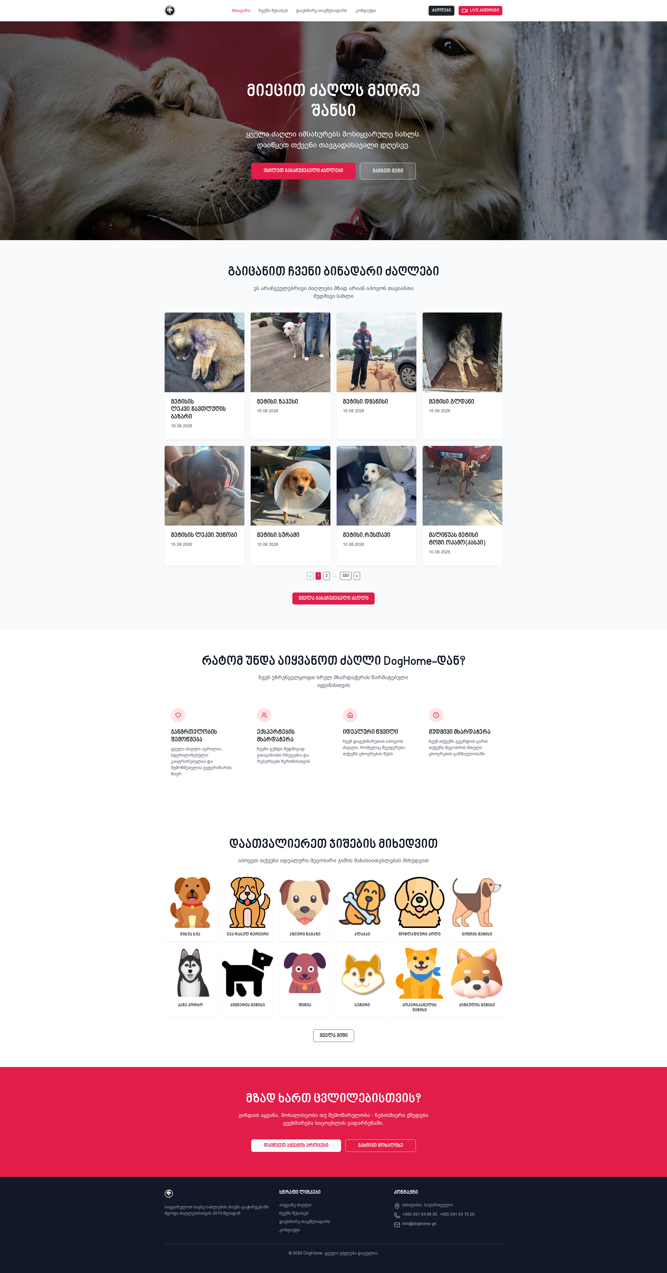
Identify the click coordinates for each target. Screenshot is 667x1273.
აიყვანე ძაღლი (295, 1204)
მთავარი (241, 10)
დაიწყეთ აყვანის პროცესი (296, 1146)
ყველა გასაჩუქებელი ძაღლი (333, 598)
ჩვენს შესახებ (273, 10)
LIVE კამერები (484, 10)
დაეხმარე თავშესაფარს (321, 10)
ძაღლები (441, 10)
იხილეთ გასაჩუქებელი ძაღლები (303, 171)
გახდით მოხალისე (380, 1146)
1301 (345, 576)
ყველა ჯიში (334, 1036)
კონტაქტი (365, 10)
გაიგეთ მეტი (388, 171)
